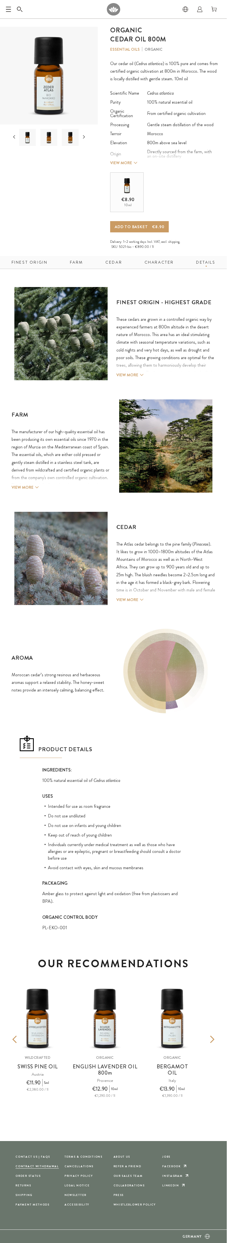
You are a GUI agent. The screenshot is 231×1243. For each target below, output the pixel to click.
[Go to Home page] (113, 9)
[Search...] (19, 9)
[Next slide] (84, 137)
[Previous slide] (14, 137)
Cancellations (79, 1166)
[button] (27, 137)
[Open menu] (8, 9)
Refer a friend (127, 1166)
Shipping (23, 1195)
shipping (173, 241)
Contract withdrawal (37, 1166)
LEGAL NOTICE (77, 1185)
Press (119, 1195)
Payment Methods (32, 1204)
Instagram (172, 1176)
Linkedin (170, 1185)
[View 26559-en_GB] (27, 137)
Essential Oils (125, 49)
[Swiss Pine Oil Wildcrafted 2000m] (37, 1018)
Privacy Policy (79, 1176)
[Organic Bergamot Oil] (172, 1018)
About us (122, 1157)
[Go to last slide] (23, 1039)
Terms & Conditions (84, 1157)
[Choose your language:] (185, 9)
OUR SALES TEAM (128, 1176)
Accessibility (77, 1204)
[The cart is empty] (214, 9)
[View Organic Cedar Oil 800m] (70, 137)
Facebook (171, 1166)
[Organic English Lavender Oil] (105, 1018)
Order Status (28, 1176)
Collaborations (129, 1185)
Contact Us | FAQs (32, 1157)
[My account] (200, 9)
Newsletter (75, 1195)
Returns (23, 1185)
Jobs (166, 1157)
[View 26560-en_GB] (49, 137)
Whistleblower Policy (135, 1204)
